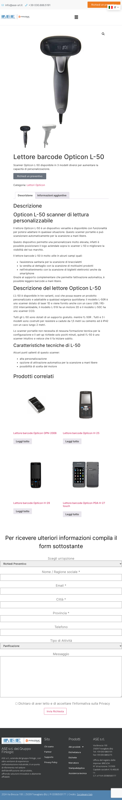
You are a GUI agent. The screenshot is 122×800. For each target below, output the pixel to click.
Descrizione (25, 195)
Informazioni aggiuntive (52, 195)
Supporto (48, 757)
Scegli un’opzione (61, 558)
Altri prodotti (74, 746)
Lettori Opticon (36, 185)
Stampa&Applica (77, 768)
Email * (61, 585)
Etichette (73, 757)
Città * (61, 599)
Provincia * (61, 613)
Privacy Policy (50, 762)
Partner (48, 751)
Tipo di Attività (61, 640)
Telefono (61, 627)
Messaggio (61, 654)
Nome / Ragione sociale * (61, 571)
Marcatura (74, 762)
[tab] (25, 195)
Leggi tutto (22, 441)
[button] (76, 17)
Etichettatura (75, 752)
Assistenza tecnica (78, 773)
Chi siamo (49, 746)
